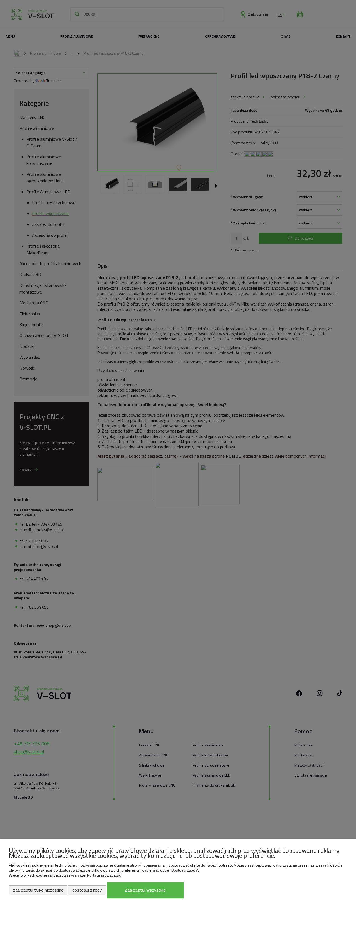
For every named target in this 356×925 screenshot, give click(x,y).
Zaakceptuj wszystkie (145, 890)
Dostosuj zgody (87, 890)
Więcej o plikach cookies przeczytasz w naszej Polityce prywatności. (65, 875)
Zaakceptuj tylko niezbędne (38, 890)
